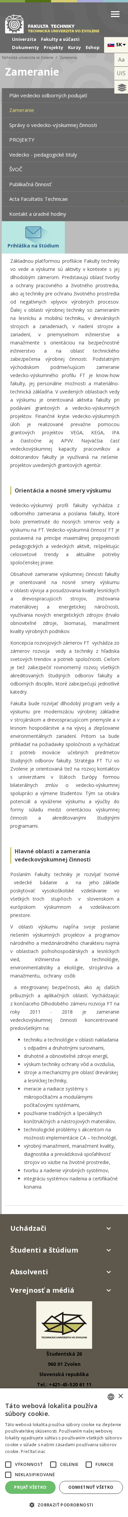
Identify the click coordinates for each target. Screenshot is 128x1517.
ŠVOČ (15, 169)
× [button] (120, 1396)
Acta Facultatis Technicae (38, 198)
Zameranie (21, 110)
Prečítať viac (33, 1451)
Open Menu (115, 14)
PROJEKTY (21, 139)
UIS (121, 73)
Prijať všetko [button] (30, 1487)
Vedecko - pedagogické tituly (43, 154)
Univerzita (24, 39)
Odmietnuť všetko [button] (90, 1487)
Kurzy (74, 47)
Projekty (53, 47)
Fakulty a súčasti (60, 39)
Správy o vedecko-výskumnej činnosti (53, 125)
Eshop (93, 47)
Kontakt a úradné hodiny (37, 213)
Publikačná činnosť (30, 184)
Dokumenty (25, 47)
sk (119, 44)
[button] (8, 1464)
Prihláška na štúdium (33, 245)
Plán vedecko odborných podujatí (48, 95)
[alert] (64, 1452)
